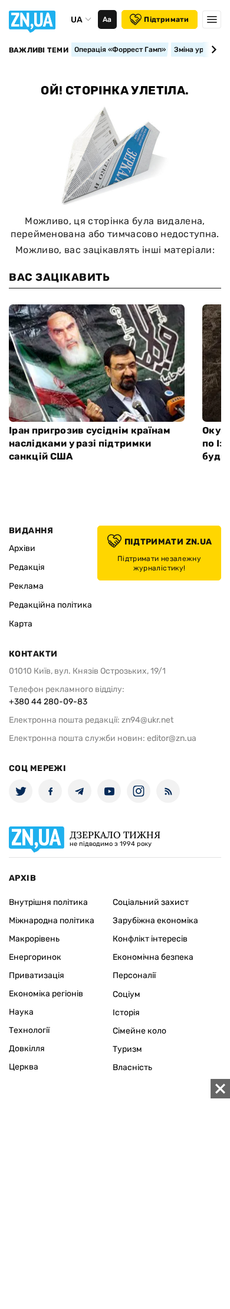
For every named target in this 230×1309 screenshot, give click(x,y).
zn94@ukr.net (147, 720)
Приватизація (36, 975)
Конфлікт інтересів (150, 939)
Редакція (27, 567)
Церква (23, 1067)
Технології (29, 1030)
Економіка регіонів (46, 994)
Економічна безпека (153, 957)
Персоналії (134, 975)
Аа (107, 19)
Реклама (26, 586)
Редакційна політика (50, 605)
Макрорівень (34, 939)
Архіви (22, 548)
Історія (126, 1013)
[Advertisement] (115, 1194)
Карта (20, 624)
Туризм (127, 1049)
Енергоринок (35, 957)
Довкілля (27, 1049)
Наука (21, 1012)
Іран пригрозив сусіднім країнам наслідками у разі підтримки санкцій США (89, 443)
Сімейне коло (139, 1031)
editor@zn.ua (171, 738)
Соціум (126, 994)
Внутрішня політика (48, 902)
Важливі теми (38, 50)
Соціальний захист (151, 902)
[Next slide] (212, 49)
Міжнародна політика (51, 921)
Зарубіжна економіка (155, 921)
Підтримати (166, 19)
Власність (132, 1067)
